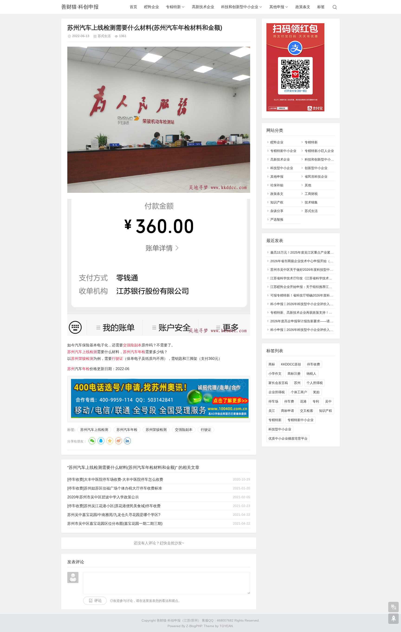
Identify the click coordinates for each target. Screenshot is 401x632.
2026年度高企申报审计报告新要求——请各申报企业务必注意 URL (318, 321)
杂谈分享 (276, 211)
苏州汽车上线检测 (82, 352)
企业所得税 (276, 392)
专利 (316, 401)
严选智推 (276, 219)
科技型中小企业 (281, 168)
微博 (118, 440)
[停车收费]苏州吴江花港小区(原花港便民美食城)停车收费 (114, 506)
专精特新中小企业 (283, 151)
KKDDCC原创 (291, 364)
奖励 (316, 392)
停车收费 (313, 364)
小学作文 (274, 373)
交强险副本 (132, 345)
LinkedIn (127, 440)
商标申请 (287, 411)
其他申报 (276, 7)
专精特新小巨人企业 (319, 151)
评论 (98, 601)
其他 (308, 185)
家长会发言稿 (278, 383)
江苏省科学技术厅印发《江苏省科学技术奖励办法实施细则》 (314, 278)
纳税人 (311, 373)
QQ (100, 440)
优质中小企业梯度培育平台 (287, 438)
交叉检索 (306, 411)
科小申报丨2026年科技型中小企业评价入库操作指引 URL (311, 304)
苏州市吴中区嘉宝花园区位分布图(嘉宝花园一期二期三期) (114, 524)
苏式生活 (104, 36)
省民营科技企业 (316, 176)
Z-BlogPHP (194, 626)
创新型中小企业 (316, 168)
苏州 (71, 369)
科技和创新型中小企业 (239, 7)
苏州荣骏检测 (82, 359)
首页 (133, 7)
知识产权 (276, 202)
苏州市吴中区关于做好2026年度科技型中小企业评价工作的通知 (316, 269)
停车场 (273, 401)
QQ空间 (109, 440)
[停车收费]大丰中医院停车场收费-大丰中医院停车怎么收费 (115, 479)
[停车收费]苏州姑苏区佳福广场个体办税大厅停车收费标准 (114, 488)
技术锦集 (311, 202)
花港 (303, 401)
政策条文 (302, 7)
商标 (271, 364)
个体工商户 (299, 392)
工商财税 (311, 194)
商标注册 (294, 373)
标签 (321, 7)
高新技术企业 (203, 7)
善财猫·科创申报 (80, 7)
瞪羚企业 (151, 7)
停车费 (289, 401)
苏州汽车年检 (134, 352)
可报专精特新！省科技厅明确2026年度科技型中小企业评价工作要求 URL (323, 295)
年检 (86, 369)
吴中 (328, 401)
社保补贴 (276, 185)
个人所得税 (315, 383)
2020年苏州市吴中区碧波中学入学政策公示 (103, 497)
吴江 (271, 411)
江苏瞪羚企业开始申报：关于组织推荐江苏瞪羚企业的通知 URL (316, 287)
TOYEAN (226, 626)
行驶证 (117, 359)
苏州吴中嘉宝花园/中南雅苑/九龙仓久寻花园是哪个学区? (113, 515)
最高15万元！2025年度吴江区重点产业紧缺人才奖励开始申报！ (316, 252)
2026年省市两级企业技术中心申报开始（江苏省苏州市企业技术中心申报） (324, 261)
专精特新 (173, 7)
